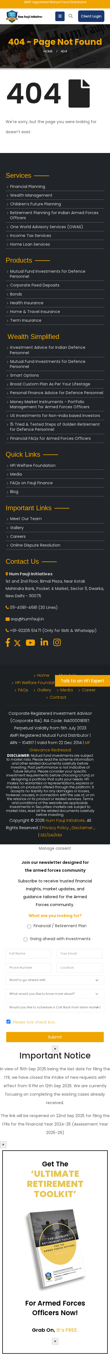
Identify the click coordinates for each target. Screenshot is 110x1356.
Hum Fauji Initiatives (65, 820)
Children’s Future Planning (35, 204)
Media (16, 474)
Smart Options (24, 375)
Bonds (16, 294)
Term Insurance (25, 320)
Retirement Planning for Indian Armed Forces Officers (54, 215)
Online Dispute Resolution (35, 545)
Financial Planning (27, 186)
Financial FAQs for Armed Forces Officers (50, 438)
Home (43, 675)
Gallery (17, 528)
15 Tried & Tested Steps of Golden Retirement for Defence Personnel (55, 426)
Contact (58, 697)
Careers (18, 536)
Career (89, 690)
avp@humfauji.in (27, 619)
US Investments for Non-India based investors (55, 415)
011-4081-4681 (23, 607)
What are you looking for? (55, 915)
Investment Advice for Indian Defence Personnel (47, 350)
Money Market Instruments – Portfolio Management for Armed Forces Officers (49, 404)
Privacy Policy (56, 828)
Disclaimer (83, 828)
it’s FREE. (67, 1329)
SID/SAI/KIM (51, 835)
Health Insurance (26, 303)
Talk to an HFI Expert (82, 681)
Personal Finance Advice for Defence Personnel (56, 393)
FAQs (23, 690)
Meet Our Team (26, 518)
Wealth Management (31, 195)
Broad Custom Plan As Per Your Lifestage (50, 384)
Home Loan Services (30, 244)
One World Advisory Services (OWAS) (46, 227)
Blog (14, 491)
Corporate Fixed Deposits (35, 285)
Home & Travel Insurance (35, 311)
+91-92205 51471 (25, 630)
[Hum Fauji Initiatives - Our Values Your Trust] (24, 16)
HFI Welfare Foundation (33, 465)
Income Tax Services (30, 235)
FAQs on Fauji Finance (31, 483)
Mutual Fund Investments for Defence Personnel (47, 273)
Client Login (91, 16)
